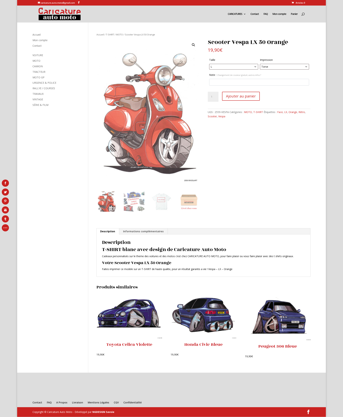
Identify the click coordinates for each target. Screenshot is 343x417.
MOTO (119, 34)
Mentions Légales (98, 402)
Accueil (100, 34)
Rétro (302, 112)
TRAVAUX (38, 93)
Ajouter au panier (241, 96)
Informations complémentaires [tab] (143, 231)
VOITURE (38, 55)
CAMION (38, 66)
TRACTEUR (39, 71)
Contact (254, 14)
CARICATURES (235, 14)
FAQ (266, 14)
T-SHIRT (110, 34)
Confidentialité (132, 402)
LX (285, 112)
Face (280, 112)
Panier (294, 14)
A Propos (61, 402)
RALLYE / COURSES (44, 88)
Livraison (77, 402)
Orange (293, 112)
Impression (266, 60)
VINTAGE (38, 99)
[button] (193, 45)
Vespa (221, 116)
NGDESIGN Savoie (103, 412)
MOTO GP (38, 77)
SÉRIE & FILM (40, 105)
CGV (116, 402)
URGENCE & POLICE (44, 82)
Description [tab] (107, 231)
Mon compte (279, 14)
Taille (212, 60)
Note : (235, 75)
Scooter (212, 116)
